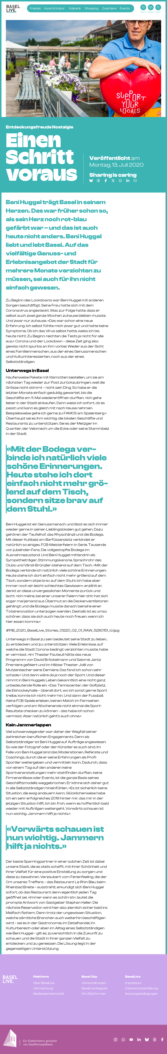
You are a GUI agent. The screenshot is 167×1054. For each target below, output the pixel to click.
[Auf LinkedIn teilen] (127, 180)
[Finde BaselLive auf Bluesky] (147, 1040)
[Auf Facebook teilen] (105, 180)
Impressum (133, 983)
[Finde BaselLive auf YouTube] (131, 1040)
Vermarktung (43, 988)
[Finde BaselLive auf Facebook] (162, 1040)
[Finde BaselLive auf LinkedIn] (139, 1040)
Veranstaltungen (94, 983)
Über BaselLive (43, 983)
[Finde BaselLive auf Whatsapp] (123, 1040)
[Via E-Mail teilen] (135, 180)
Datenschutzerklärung (141, 988)
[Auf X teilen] (113, 180)
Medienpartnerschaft (48, 993)
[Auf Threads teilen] (98, 180)
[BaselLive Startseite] (13, 9)
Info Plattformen (94, 993)
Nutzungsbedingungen (141, 993)
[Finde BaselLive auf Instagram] (115, 1040)
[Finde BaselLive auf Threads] (155, 1040)
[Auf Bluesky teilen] (91, 180)
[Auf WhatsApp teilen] (120, 180)
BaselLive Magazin (95, 988)
